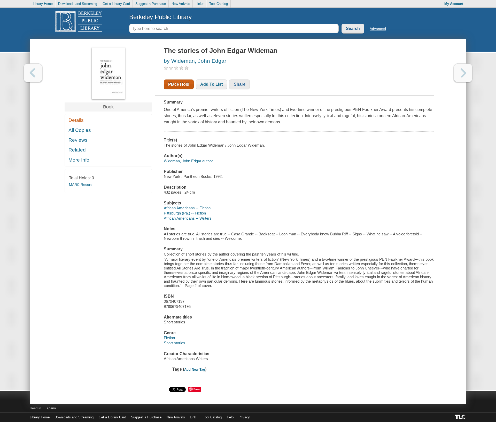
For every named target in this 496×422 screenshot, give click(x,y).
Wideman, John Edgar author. (189, 161)
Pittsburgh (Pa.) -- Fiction (185, 213)
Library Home (43, 4)
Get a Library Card (116, 4)
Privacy (244, 417)
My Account (453, 4)
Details (76, 120)
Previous (33, 72)
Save (196, 389)
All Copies (79, 130)
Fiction (169, 338)
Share (239, 84)
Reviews (78, 140)
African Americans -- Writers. (188, 218)
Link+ (200, 4)
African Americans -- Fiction (187, 208)
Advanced (378, 29)
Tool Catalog (218, 4)
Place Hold (178, 84)
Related (77, 150)
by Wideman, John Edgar (195, 61)
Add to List (211, 84)
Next (463, 72)
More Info (78, 160)
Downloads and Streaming (77, 4)
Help (230, 417)
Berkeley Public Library (160, 16)
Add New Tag (194, 369)
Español (50, 408)
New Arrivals (181, 4)
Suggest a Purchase (150, 4)
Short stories (174, 343)
